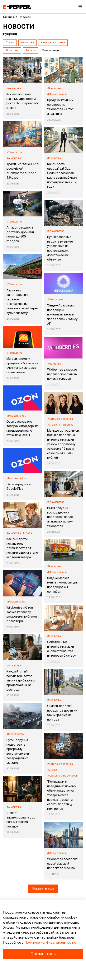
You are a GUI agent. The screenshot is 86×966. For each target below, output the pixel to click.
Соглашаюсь (43, 954)
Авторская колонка (53, 42)
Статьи (10, 42)
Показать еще (43, 888)
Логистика (12, 50)
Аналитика (27, 42)
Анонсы (30, 50)
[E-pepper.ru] (17, 6)
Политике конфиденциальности (49, 942)
